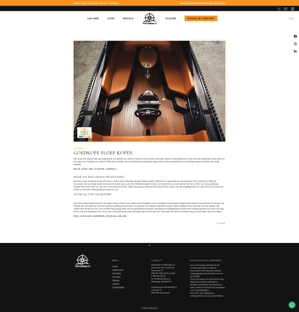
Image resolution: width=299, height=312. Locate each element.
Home (77, 3)
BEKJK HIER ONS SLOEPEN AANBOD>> (95, 169)
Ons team (116, 273)
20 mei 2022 (78, 148)
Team (83, 3)
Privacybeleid (118, 287)
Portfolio (92, 3)
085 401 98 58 (159, 276)
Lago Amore (117, 269)
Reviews (103, 3)
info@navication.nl (162, 279)
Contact (113, 3)
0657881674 (166, 281)
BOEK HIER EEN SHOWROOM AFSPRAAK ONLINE (100, 216)
